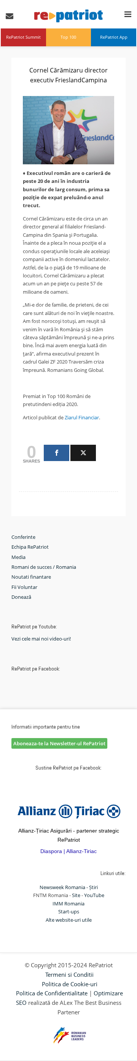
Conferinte (23, 537)
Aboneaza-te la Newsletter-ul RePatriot (59, 743)
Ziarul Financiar (81, 417)
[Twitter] (83, 453)
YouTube (94, 895)
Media (18, 557)
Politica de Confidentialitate (52, 993)
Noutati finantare (31, 576)
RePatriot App (113, 37)
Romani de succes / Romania (43, 567)
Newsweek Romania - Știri (69, 887)
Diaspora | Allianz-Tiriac (68, 851)
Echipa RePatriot (30, 546)
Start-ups (68, 911)
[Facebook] (56, 453)
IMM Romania (68, 903)
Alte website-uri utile (69, 919)
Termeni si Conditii (69, 974)
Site (76, 895)
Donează (21, 596)
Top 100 (68, 37)
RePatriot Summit (23, 37)
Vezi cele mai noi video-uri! (41, 638)
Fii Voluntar (24, 587)
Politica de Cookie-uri (69, 984)
